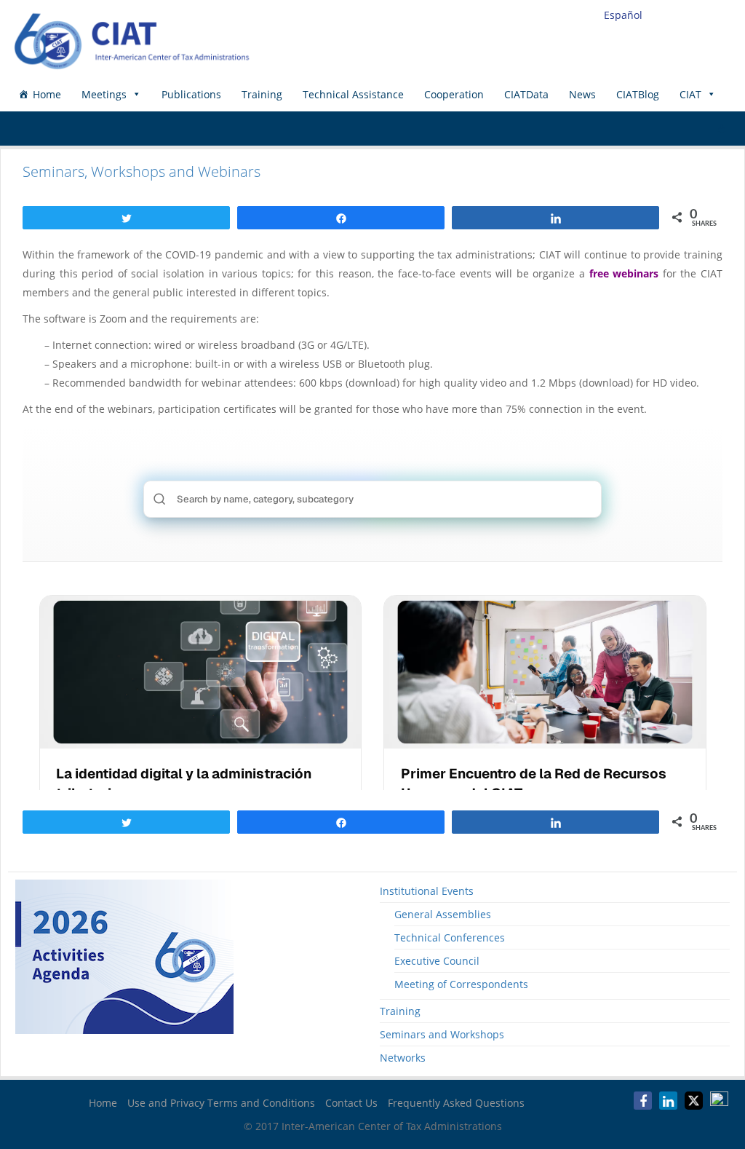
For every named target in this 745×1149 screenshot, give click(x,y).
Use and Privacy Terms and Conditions (221, 1103)
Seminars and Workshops (442, 1034)
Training (262, 94)
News (582, 94)
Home (47, 94)
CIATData (526, 94)
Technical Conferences (449, 937)
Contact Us (351, 1103)
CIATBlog (637, 94)
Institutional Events (427, 891)
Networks (403, 1058)
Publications (191, 94)
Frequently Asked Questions (456, 1103)
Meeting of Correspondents (461, 984)
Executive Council (436, 961)
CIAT (690, 94)
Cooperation (454, 94)
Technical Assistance (353, 94)
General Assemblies (442, 914)
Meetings (104, 94)
